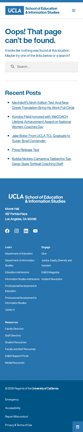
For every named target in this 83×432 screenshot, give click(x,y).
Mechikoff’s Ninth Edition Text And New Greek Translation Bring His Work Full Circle (43, 105)
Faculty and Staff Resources (20, 349)
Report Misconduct (16, 417)
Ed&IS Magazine (50, 272)
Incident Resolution (52, 279)
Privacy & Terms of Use (18, 425)
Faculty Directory (14, 328)
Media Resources (14, 363)
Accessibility (12, 408)
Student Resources (15, 342)
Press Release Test (25, 149)
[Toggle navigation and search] (73, 10)
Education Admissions (17, 272)
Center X (10, 310)
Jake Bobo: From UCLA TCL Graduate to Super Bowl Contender (41, 138)
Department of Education (19, 253)
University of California (45, 388)
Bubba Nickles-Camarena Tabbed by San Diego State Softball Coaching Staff (41, 161)
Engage (46, 247)
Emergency (12, 400)
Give (44, 253)
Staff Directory (13, 335)
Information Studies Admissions (22, 279)
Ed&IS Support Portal (16, 356)
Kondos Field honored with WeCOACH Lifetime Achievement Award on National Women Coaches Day (41, 121)
